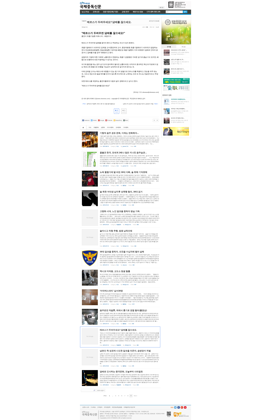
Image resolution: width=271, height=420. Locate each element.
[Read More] (120, 139)
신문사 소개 (85, 407)
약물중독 (96, 127)
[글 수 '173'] (83, 127)
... (112, 396)
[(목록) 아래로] (157, 120)
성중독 (103, 127)
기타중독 (125, 127)
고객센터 (99, 407)
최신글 (183, 46)
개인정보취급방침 (117, 407)
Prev (105, 396)
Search (94, 390)
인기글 (169, 46)
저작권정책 (107, 407)
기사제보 (93, 407)
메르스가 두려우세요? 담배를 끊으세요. (109, 22)
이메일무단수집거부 (129, 407)
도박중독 (118, 127)
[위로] (154, 120)
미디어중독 (110, 127)
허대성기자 (85, 27)
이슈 (90, 127)
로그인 (161, 7)
